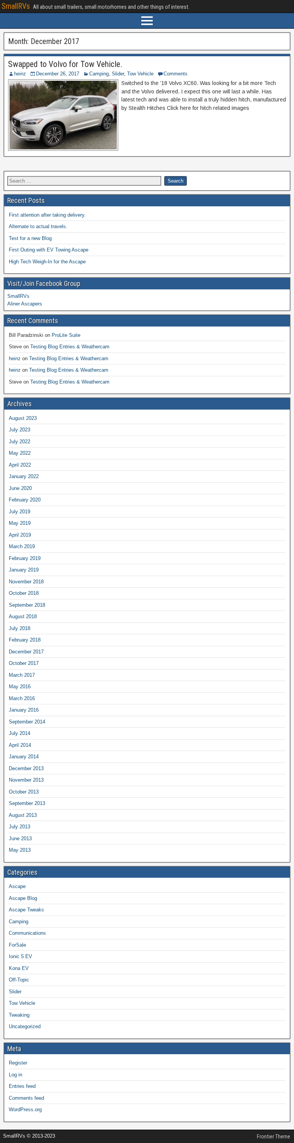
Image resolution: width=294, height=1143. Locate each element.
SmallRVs (16, 6)
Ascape (17, 886)
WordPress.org (25, 1109)
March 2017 (22, 675)
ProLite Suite (66, 335)
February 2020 (25, 500)
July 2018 (19, 628)
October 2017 (24, 663)
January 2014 (24, 756)
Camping (99, 74)
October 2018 (24, 593)
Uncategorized (25, 1026)
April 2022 (20, 465)
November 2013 (26, 780)
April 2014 (20, 745)
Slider (118, 74)
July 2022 (19, 441)
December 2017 (26, 652)
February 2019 (25, 558)
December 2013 (26, 768)
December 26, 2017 (57, 74)
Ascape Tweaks (26, 910)
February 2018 (25, 640)
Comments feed (26, 1098)
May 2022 (20, 453)
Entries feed (22, 1086)
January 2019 (24, 570)
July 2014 (19, 733)
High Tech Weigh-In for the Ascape (47, 262)
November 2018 (26, 582)
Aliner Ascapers (24, 304)
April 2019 (20, 535)
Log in (15, 1075)
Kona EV (19, 968)
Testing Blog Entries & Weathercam (69, 346)
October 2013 (24, 792)
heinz (20, 74)
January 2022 (24, 476)
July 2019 (19, 511)
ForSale (17, 945)
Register (18, 1063)
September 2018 (27, 605)
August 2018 (23, 616)
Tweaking (19, 1015)
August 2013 (23, 815)
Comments (175, 74)
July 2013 (19, 826)
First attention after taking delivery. (47, 215)
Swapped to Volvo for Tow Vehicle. (65, 64)
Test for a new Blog (30, 238)
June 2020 (20, 488)
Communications (27, 933)
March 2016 (22, 698)
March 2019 (22, 546)
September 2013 (27, 803)
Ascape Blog (23, 898)
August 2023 (23, 418)
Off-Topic (19, 980)
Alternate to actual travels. (38, 226)
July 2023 (19, 430)
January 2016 (24, 710)
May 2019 (20, 523)
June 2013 (20, 838)
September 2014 (27, 722)
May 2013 (20, 850)
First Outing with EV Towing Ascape (48, 250)
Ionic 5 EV (20, 956)
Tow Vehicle (140, 74)
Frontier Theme (273, 1136)
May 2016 (20, 686)
